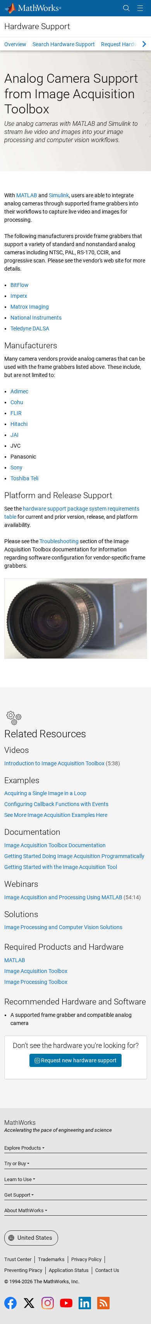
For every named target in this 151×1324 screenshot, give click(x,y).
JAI (14, 435)
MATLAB (26, 195)
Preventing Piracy (23, 1270)
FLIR (16, 413)
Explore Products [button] (22, 1148)
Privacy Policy (86, 1259)
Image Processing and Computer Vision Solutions (63, 927)
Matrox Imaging (29, 307)
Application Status (69, 1270)
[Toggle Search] (126, 8)
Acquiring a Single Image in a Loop (45, 793)
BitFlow (19, 285)
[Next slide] (137, 43)
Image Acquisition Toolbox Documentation (55, 845)
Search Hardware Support (64, 44)
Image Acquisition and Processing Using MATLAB (72, 897)
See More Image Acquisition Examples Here (55, 815)
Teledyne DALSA (29, 328)
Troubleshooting (59, 541)
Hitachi (18, 424)
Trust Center (17, 1259)
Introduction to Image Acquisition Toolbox (62, 763)
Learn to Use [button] (18, 1179)
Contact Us (107, 1270)
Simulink (59, 195)
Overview (15, 44)
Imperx (18, 296)
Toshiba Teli (24, 478)
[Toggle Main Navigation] (140, 8)
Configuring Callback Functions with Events (56, 804)
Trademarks (51, 1259)
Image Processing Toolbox (35, 982)
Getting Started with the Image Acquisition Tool (60, 867)
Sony (16, 467)
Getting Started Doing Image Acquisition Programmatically (74, 856)
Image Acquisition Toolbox (35, 971)
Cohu (16, 402)
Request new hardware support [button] (78, 1060)
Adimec (19, 391)
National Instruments (36, 317)
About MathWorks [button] (24, 1210)
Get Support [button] (17, 1195)
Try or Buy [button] (15, 1163)
